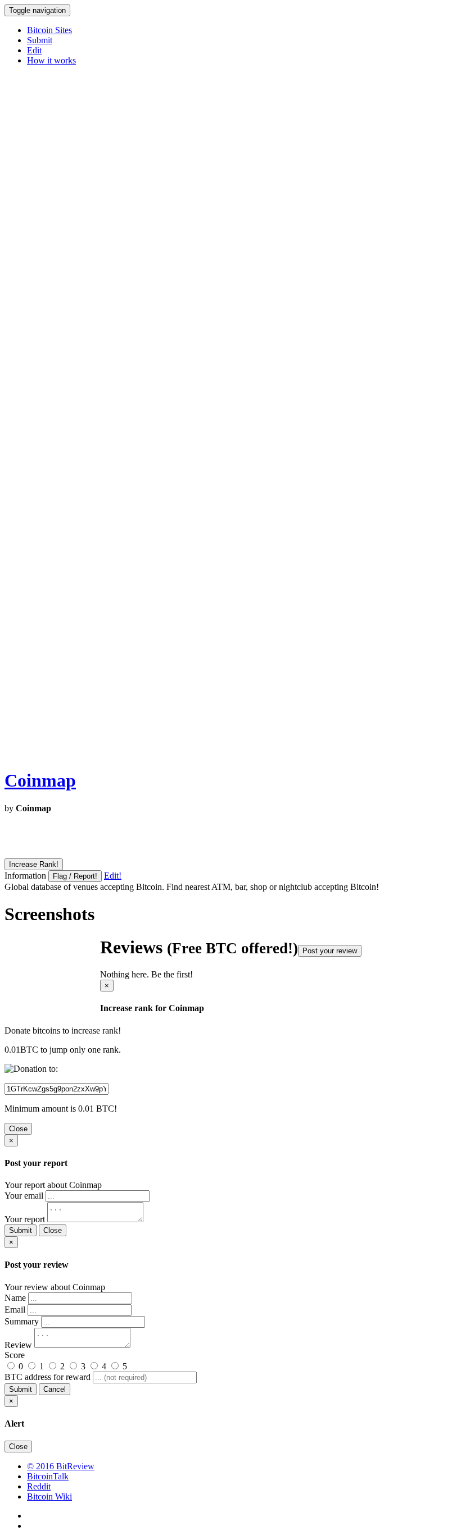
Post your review (329, 951)
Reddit (39, 1486)
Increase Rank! (33, 864)
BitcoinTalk (48, 1476)
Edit (34, 50)
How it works (51, 60)
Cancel (54, 1389)
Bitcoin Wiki (49, 1496)
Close (18, 1129)
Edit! (112, 875)
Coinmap (40, 780)
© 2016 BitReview (60, 1466)
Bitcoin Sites (49, 30)
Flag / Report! (75, 876)
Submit (39, 40)
